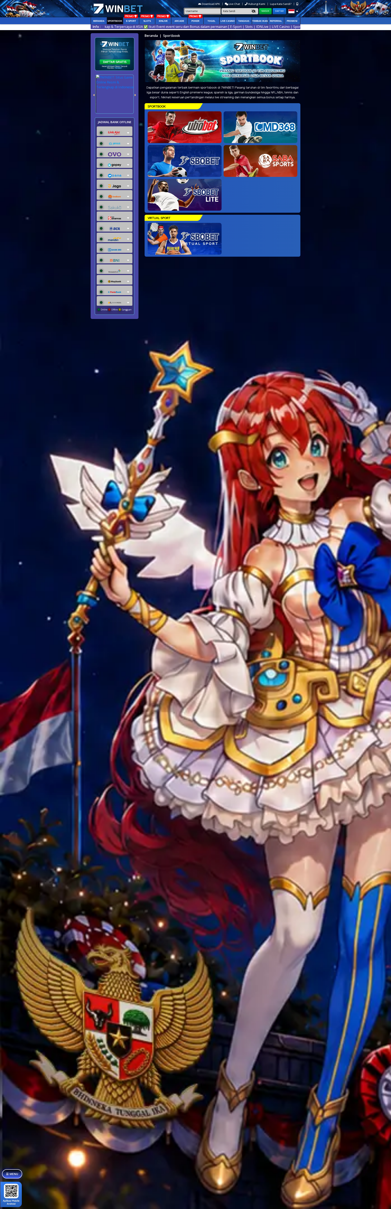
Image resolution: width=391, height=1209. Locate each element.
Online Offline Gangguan (116, 309)
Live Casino (228, 21)
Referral (276, 21)
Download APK (211, 4)
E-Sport (131, 21)
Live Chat (234, 4)
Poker (195, 21)
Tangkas (243, 21)
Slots (147, 21)
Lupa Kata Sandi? (281, 4)
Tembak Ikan (260, 21)
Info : (97, 26)
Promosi (292, 21)
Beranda (98, 21)
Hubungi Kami (256, 4)
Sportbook (115, 21)
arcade (179, 21)
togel (211, 21)
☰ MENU (12, 1174)
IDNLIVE (163, 21)
